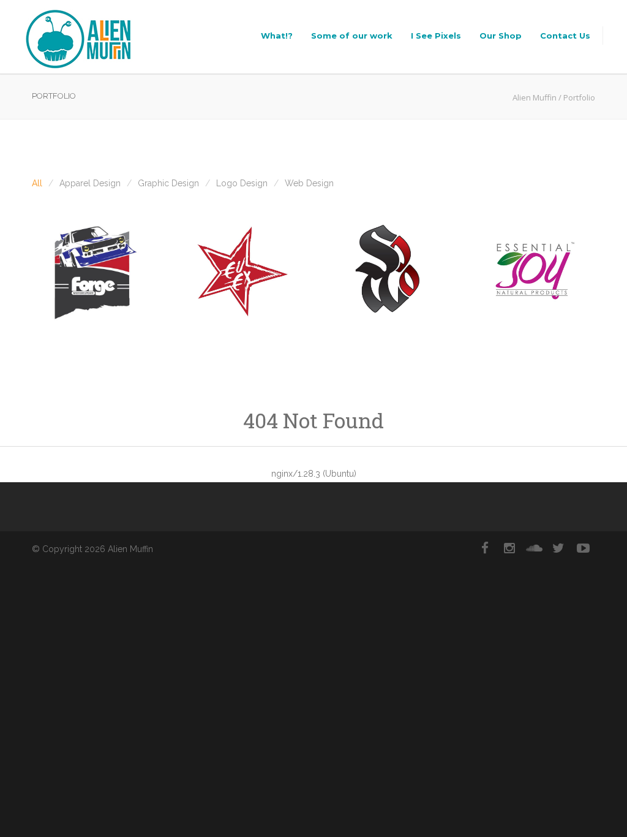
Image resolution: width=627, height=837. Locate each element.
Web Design (309, 183)
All (37, 183)
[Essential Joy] (534, 271)
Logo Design (242, 183)
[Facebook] (485, 548)
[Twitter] (558, 548)
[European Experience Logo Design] (240, 271)
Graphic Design (168, 183)
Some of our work (351, 35)
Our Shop (500, 35)
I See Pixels (436, 35)
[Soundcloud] (534, 548)
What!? (277, 35)
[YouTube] (583, 548)
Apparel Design (90, 183)
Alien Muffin (534, 97)
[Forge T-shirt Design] (93, 271)
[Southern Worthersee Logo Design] (387, 271)
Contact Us (565, 35)
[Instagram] (509, 548)
